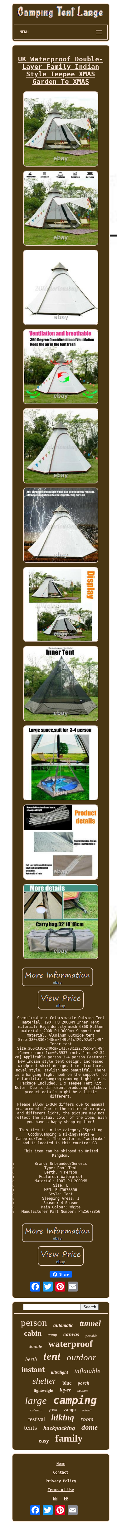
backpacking (59, 1428)
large (36, 1400)
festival (36, 1419)
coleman (36, 1410)
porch (83, 1383)
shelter (44, 1381)
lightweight (43, 1390)
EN (55, 1498)
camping (75, 1400)
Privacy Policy (61, 1481)
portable (91, 1336)
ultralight (59, 1372)
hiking (62, 1417)
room (86, 1418)
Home (60, 1463)
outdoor (81, 1357)
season (82, 1390)
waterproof (70, 1344)
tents (30, 1427)
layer (65, 1390)
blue (66, 1383)
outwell (86, 1410)
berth (31, 1359)
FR (66, 1498)
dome (89, 1427)
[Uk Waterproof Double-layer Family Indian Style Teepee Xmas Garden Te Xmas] (61, 129)
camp (52, 1335)
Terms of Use (61, 1490)
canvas (71, 1334)
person (34, 1322)
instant (33, 1369)
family (69, 1438)
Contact (60, 1472)
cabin (32, 1333)
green (53, 1409)
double (35, 1346)
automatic (63, 1325)
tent (52, 1356)
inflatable (87, 1371)
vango (69, 1409)
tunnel (90, 1323)
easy (44, 1441)
